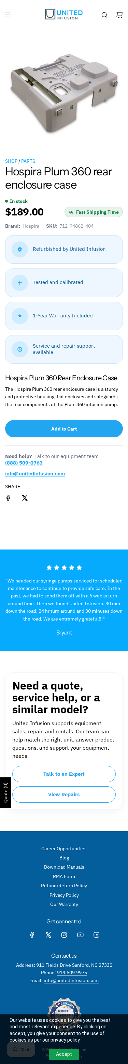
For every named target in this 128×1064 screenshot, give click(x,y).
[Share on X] (24, 498)
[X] (48, 934)
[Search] (104, 14)
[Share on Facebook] (8, 498)
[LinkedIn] (96, 934)
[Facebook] (32, 934)
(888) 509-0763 (24, 463)
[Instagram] (64, 934)
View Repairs (64, 794)
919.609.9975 (72, 973)
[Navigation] (7, 14)
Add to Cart (64, 429)
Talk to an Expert (64, 774)
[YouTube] (80, 934)
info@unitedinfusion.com (35, 473)
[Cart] (119, 14)
